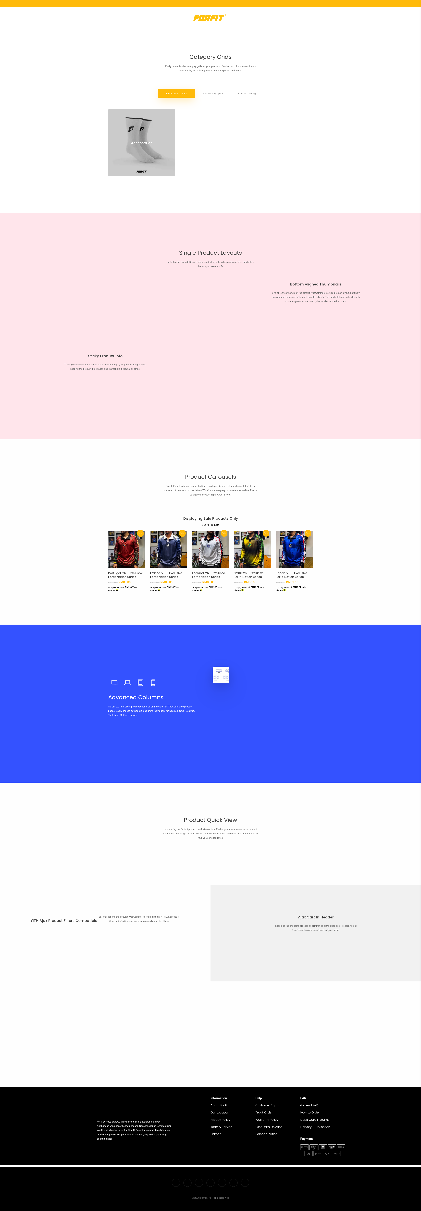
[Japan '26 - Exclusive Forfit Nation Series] (294, 549)
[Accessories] (141, 142)
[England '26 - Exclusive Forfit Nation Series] (210, 549)
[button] (176, 93)
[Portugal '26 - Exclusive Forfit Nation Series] (126, 549)
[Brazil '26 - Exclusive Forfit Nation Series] (252, 549)
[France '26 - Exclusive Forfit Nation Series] (168, 549)
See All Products (210, 524)
